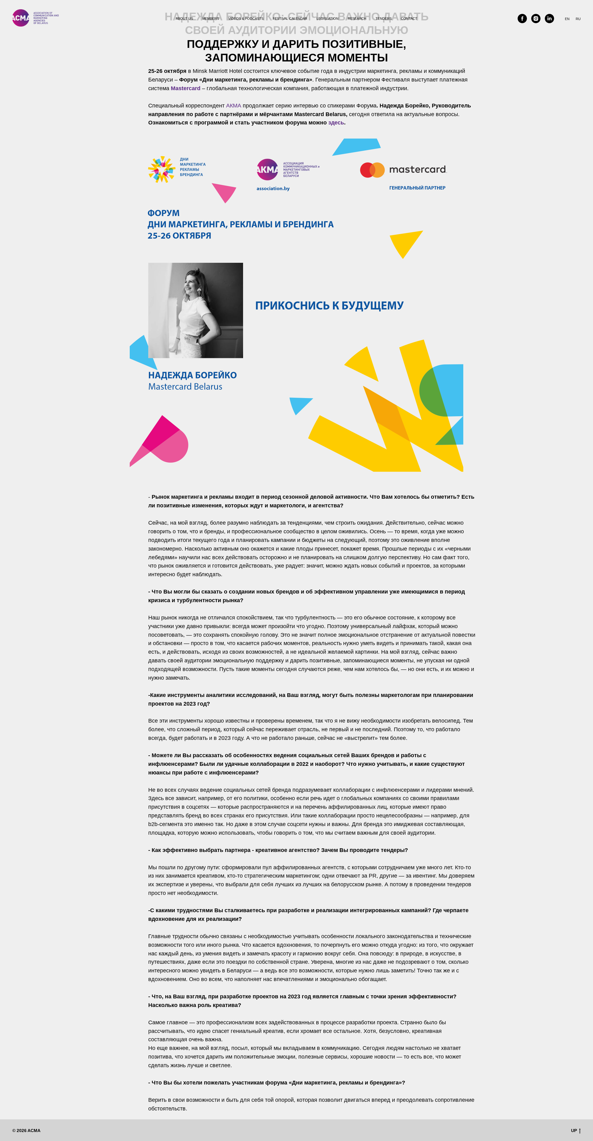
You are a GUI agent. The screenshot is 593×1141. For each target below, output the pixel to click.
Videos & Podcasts (245, 18)
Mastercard (185, 88)
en (567, 19)
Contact (409, 18)
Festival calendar (290, 18)
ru (578, 19)
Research (357, 18)
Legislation (328, 18)
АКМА (233, 106)
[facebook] (522, 18)
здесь (336, 123)
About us (184, 18)
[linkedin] (549, 18)
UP (574, 1130)
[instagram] (535, 18)
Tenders (384, 18)
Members (210, 18)
